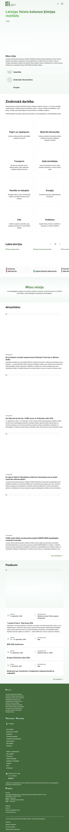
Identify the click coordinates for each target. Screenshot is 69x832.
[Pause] (34, 36)
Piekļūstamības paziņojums (13, 829)
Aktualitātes (9, 743)
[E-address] (9, 788)
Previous (51, 244)
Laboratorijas (10, 741)
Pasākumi (9, 746)
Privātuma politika (10, 827)
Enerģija (8, 763)
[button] (8, 21)
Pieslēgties (11, 723)
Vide (7, 765)
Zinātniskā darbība (11, 736)
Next (60, 244)
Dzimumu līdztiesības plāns (13, 810)
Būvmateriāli (10, 754)
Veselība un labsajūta (12, 761)
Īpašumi (8, 808)
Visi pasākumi (57, 679)
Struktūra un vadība (12, 732)
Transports (9, 756)
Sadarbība (9, 734)
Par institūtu (9, 729)
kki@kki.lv (11, 778)
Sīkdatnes (8, 822)
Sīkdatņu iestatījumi (11, 824)
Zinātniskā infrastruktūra (13, 739)
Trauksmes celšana (11, 812)
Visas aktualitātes (56, 556)
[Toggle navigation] (62, 3)
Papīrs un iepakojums (12, 751)
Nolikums (8, 806)
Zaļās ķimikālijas (11, 758)
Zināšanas (9, 768)
